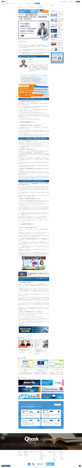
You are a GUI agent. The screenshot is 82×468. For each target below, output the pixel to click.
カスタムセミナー (62, 454)
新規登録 (78, 1)
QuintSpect (41, 459)
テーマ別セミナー (62, 453)
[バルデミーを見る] (59, 420)
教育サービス (37, 3)
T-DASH (41, 454)
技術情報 (40, 5)
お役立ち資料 (26, 3)
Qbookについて (31, 3)
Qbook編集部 (24, 41)
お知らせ (54, 454)
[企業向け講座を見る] (59, 411)
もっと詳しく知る (55, 443)
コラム (29, 5)
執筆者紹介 (52, 5)
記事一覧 (3, 3)
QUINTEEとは (61, 459)
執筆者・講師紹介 (62, 458)
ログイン (74, 1)
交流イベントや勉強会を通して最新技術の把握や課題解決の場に (32, 79)
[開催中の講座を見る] (38, 412)
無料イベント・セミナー (15, 3)
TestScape (41, 458)
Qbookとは (54, 453)
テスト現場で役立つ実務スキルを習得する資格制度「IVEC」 (31, 80)
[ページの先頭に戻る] (80, 466)
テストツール (21, 3)
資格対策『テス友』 (8, 3)
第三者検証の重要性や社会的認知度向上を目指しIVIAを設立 (31, 77)
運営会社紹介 (54, 459)
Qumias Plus (41, 453)
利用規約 (54, 458)
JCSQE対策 (25, 454)
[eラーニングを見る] (38, 420)
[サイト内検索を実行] (71, 1)
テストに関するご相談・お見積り (41, 443)
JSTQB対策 (25, 453)
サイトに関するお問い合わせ (26, 443)
